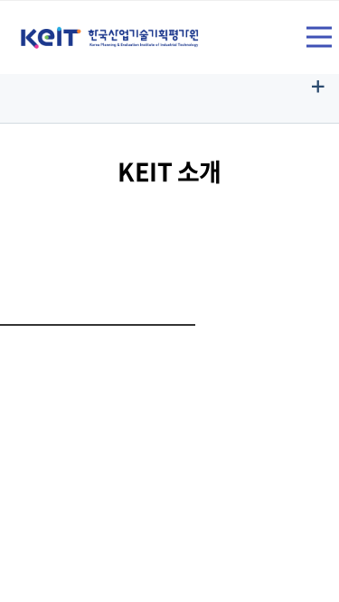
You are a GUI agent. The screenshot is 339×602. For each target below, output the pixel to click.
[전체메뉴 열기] (319, 37)
